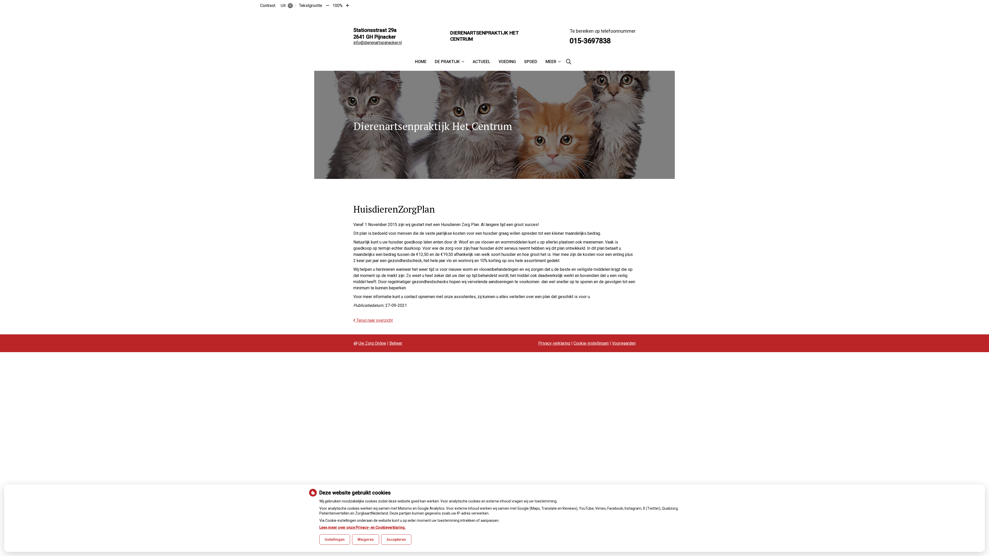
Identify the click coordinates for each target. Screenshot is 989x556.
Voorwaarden (624, 343)
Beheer (395, 343)
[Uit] (292, 5)
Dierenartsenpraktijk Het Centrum (484, 36)
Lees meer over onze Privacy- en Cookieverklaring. (362, 527)
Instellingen (335, 539)
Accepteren (396, 539)
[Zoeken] (568, 61)
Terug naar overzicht (374, 320)
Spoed (530, 61)
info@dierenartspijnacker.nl (377, 42)
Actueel (481, 61)
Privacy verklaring (554, 343)
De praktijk (447, 61)
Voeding (507, 61)
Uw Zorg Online (372, 343)
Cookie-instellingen (591, 343)
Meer (550, 61)
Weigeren (365, 539)
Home (421, 61)
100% (337, 5)
